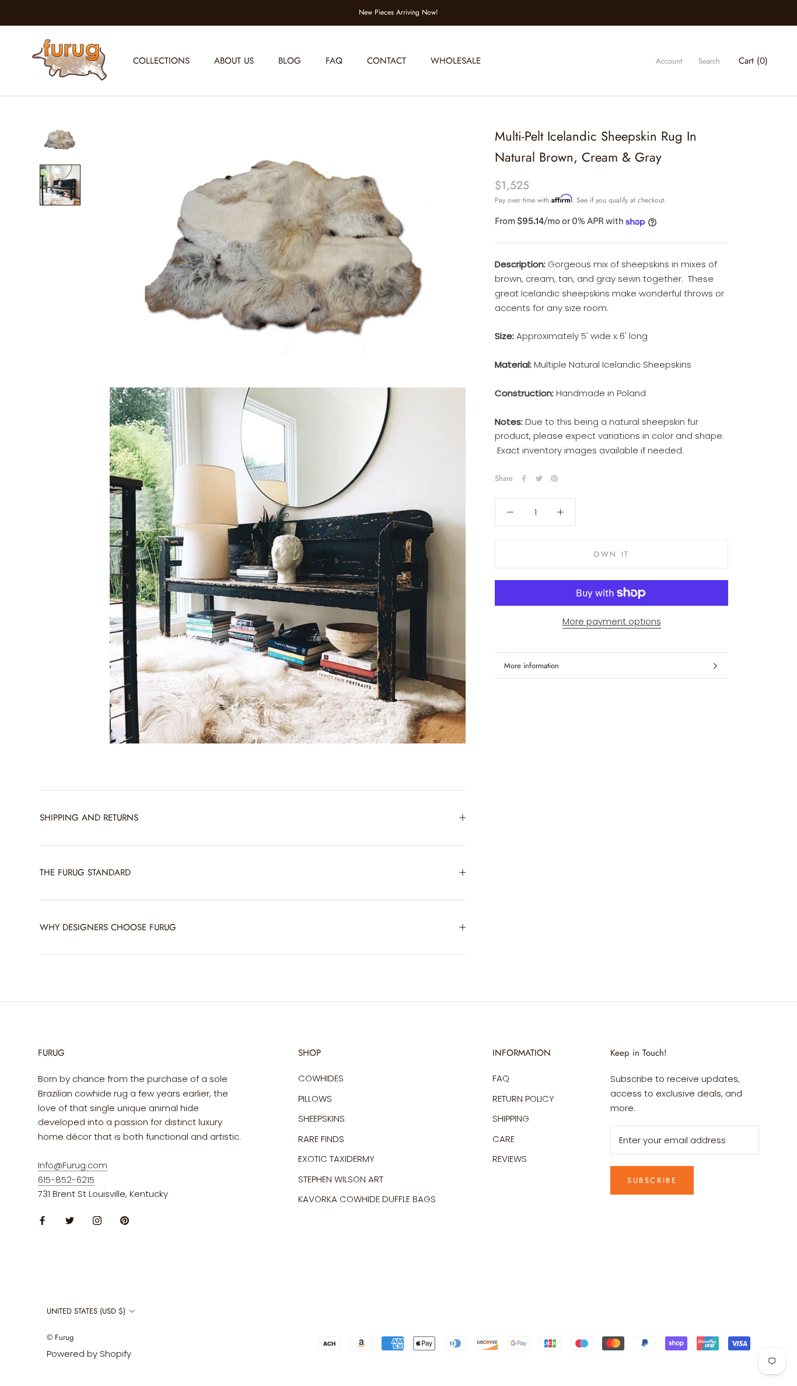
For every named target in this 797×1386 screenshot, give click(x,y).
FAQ (334, 60)
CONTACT (386, 60)
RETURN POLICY (523, 1098)
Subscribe (652, 1180)
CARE (503, 1139)
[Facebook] (523, 478)
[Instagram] (97, 1220)
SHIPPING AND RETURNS (89, 817)
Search (709, 61)
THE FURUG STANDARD (85, 872)
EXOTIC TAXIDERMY (336, 1159)
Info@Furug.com (72, 1165)
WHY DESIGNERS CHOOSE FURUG (108, 927)
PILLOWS (315, 1098)
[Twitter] (539, 478)
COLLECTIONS (161, 60)
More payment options (611, 621)
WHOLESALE (456, 60)
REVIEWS (509, 1159)
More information (531, 665)
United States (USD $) (86, 1311)
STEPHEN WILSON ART (340, 1179)
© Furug (60, 1337)
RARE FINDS (321, 1139)
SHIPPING (510, 1118)
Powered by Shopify (89, 1353)
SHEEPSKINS (321, 1118)
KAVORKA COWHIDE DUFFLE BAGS (367, 1199)
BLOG (289, 60)
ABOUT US (234, 60)
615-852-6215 (66, 1180)
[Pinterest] (554, 478)
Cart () (753, 60)
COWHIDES (321, 1078)
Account (669, 61)
